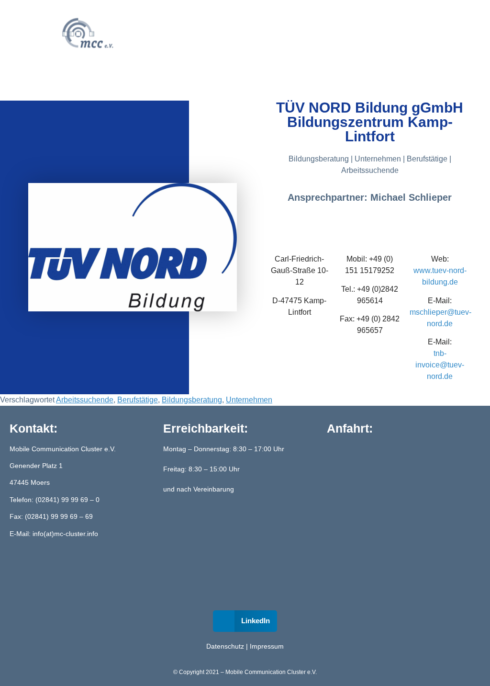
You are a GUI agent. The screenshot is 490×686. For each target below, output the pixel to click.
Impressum (267, 646)
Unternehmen (249, 400)
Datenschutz (225, 646)
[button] (223, 34)
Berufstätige (137, 400)
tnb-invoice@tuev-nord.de (439, 364)
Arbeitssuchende (84, 400)
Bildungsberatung (192, 400)
